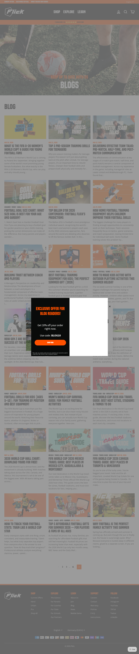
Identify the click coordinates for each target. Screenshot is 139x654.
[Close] (105, 300)
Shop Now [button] (50, 343)
